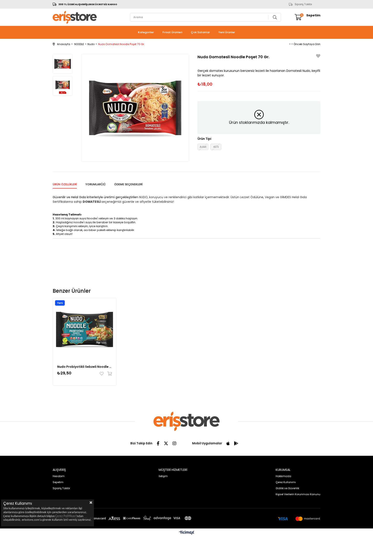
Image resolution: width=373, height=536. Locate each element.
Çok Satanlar (200, 32)
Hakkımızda (283, 476)
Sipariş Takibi (303, 4)
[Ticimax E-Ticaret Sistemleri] (186, 533)
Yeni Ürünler (226, 32)
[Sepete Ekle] (109, 374)
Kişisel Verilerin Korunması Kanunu (298, 494)
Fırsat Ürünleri (172, 32)
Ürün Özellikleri (65, 184)
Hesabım (59, 476)
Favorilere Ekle (103, 374)
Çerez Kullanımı (286, 482)
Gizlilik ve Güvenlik (287, 488)
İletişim (163, 476)
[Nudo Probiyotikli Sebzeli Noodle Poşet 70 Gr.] (84, 329)
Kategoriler (146, 32)
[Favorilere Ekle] (318, 56)
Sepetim (58, 482)
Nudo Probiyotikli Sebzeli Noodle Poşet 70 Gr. (84, 367)
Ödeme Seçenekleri (128, 184)
